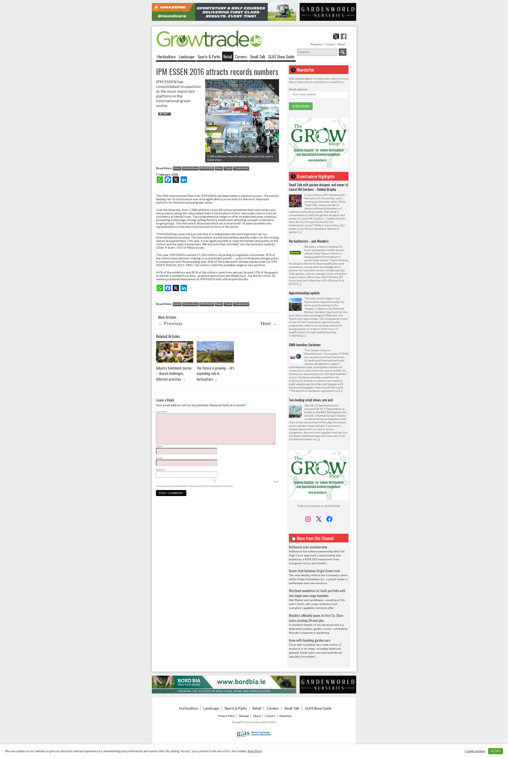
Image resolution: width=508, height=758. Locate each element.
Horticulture (166, 57)
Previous (170, 323)
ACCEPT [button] (496, 751)
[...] (299, 227)
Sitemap (244, 716)
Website (160, 469)
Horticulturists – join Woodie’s (309, 184)
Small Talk (257, 57)
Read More (255, 751)
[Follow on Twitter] (336, 36)
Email (159, 458)
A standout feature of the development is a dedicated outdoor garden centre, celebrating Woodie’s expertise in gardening (318, 629)
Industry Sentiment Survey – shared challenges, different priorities (173, 373)
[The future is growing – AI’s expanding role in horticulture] (215, 363)
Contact (330, 44)
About (341, 44)
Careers (241, 57)
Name (160, 446)
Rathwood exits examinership (308, 546)
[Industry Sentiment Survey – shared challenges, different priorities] (174, 363)
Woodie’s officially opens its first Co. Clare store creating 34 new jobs (316, 618)
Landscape (186, 57)
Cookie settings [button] (475, 751)
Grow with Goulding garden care (309, 640)
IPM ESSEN (207, 168)
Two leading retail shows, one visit (311, 343)
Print (163, 114)
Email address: (298, 89)
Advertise (316, 44)
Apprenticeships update (304, 236)
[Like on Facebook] (343, 36)
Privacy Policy (226, 716)
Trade (228, 168)
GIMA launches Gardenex (305, 288)
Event (177, 168)
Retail (227, 57)
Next (269, 323)
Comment (162, 411)
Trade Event (241, 168)
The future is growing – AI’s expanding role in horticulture (215, 373)
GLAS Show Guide (281, 57)
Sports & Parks (209, 57)
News (219, 168)
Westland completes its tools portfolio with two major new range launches (317, 593)
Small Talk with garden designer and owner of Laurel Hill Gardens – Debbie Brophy (318, 394)
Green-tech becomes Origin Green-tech (314, 570)
